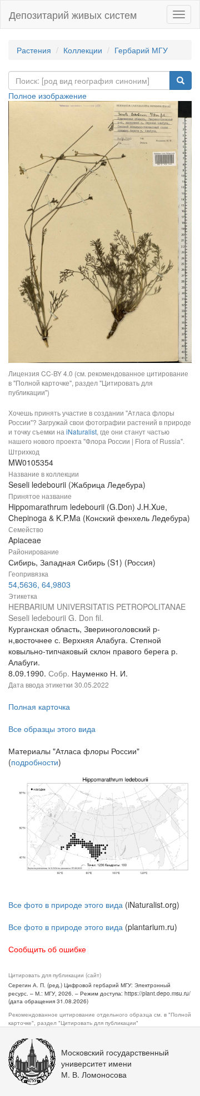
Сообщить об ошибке (47, 948)
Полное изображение (47, 95)
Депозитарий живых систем (73, 14)
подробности (34, 761)
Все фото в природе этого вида (65, 904)
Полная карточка (39, 706)
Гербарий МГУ (141, 49)
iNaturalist (81, 431)
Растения (34, 49)
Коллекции (82, 49)
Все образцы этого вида (52, 728)
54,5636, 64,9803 (39, 584)
